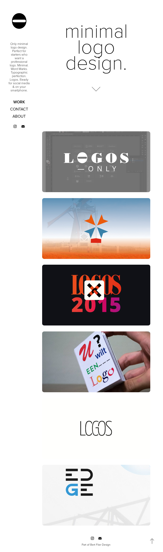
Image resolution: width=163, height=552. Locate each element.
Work (19, 102)
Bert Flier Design (100, 544)
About (19, 116)
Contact (19, 109)
